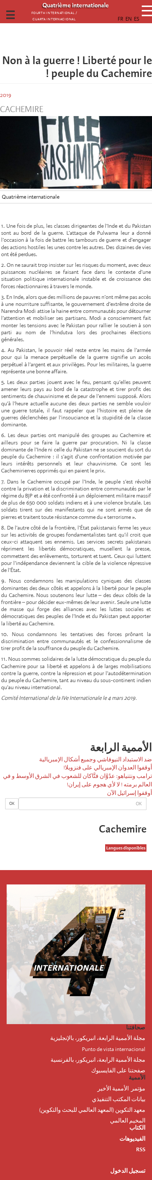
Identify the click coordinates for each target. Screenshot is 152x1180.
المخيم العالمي (127, 1120)
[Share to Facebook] (96, 38)
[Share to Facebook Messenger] (76, 38)
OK (11, 803)
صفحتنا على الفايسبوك (118, 1070)
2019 (5, 95)
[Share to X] (86, 38)
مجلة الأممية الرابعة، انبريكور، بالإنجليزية (97, 1038)
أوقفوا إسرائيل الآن (129, 793)
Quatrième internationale (30, 196)
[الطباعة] (102, 718)
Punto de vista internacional (113, 1049)
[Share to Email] (65, 38)
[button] (55, 38)
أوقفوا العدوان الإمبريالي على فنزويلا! (107, 767)
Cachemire (21, 109)
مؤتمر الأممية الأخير (121, 1088)
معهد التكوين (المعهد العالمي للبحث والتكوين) (92, 1110)
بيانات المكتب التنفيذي (118, 1099)
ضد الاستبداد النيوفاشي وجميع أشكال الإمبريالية (95, 759)
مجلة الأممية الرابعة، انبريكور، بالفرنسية (98, 1060)
